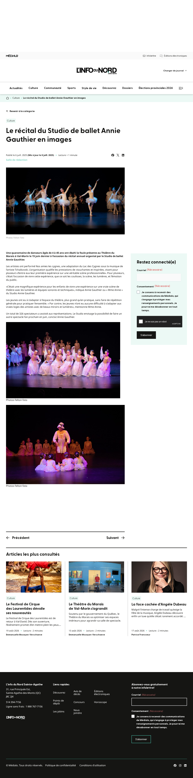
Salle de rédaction (16, 159)
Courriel (149, 270)
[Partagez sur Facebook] (112, 155)
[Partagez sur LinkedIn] (123, 155)
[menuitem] (175, 70)
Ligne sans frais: (24, 706)
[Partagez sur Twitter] (118, 155)
